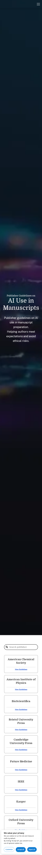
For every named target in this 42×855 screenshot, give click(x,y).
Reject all (32, 849)
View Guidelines (21, 669)
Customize (9, 849)
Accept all (20, 849)
